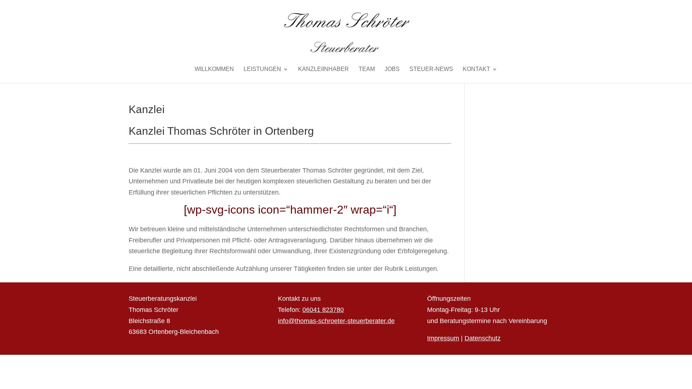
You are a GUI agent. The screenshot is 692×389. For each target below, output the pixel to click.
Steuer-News (431, 69)
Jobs (392, 69)
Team (367, 69)
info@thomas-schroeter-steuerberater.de (336, 321)
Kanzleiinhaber (323, 69)
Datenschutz (483, 338)
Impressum (443, 338)
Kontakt (476, 69)
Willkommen (214, 69)
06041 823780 (323, 309)
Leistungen (262, 69)
